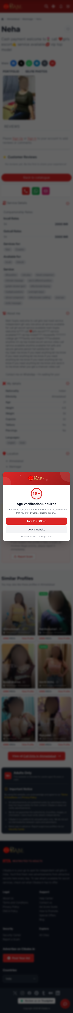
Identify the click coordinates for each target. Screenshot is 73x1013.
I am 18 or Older (36, 520)
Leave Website (36, 529)
